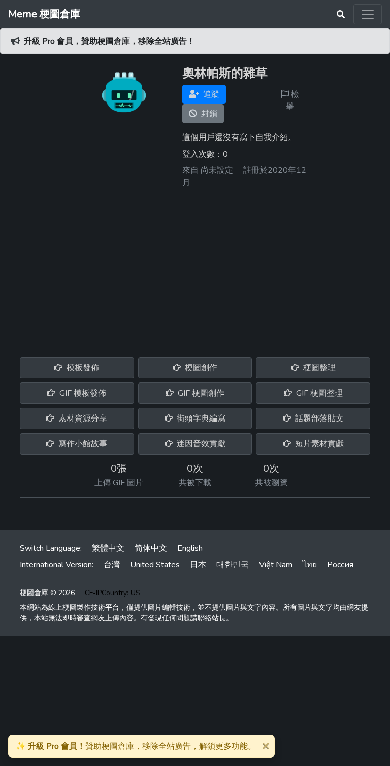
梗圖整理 (318, 367)
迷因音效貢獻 (200, 443)
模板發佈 (81, 367)
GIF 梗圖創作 (200, 393)
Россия (340, 564)
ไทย (310, 564)
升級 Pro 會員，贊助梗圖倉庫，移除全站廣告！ (109, 41)
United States (155, 564)
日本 (198, 564)
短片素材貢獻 (318, 443)
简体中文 (151, 548)
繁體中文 (108, 548)
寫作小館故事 (81, 443)
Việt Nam (275, 564)
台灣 (112, 564)
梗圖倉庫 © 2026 (47, 593)
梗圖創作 (200, 367)
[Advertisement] (195, 269)
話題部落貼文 (318, 418)
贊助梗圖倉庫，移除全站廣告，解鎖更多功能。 (136, 746)
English (190, 548)
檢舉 (292, 100)
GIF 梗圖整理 (318, 393)
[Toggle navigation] (367, 14)
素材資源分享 (81, 418)
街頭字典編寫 (200, 418)
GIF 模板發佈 (81, 393)
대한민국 (232, 564)
